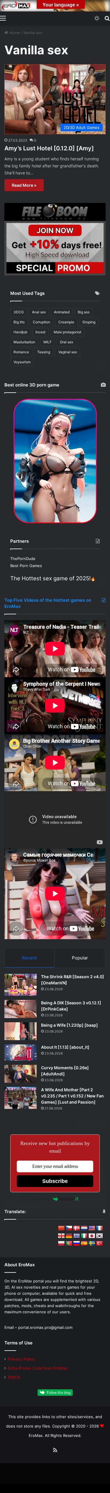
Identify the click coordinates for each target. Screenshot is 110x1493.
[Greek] (76, 1236)
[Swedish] (91, 1244)
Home (14, 32)
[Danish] (76, 1228)
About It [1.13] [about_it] (65, 1047)
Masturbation (24, 342)
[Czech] (68, 1228)
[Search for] (107, 18)
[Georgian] (61, 1236)
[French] (99, 1228)
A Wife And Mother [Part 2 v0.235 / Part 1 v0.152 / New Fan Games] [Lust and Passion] (72, 1095)
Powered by (41, 1199)
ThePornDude (22, 558)
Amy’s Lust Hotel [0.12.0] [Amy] (49, 148)
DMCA (14, 1377)
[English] (91, 1228)
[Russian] (76, 1244)
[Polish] (61, 1244)
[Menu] (3, 18)
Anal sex (39, 312)
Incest (40, 332)
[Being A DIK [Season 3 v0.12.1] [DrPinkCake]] (20, 1009)
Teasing (43, 352)
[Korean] (99, 1236)
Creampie (66, 322)
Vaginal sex (67, 352)
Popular (80, 958)
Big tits (19, 322)
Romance (21, 352)
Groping (88, 322)
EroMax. (36, 1435)
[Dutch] (84, 1228)
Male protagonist (67, 332)
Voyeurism (22, 362)
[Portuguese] (68, 1244)
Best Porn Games (26, 565)
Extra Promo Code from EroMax (37, 1368)
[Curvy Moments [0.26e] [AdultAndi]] (20, 1074)
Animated (62, 312)
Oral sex (66, 342)
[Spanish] (84, 1244)
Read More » (24, 185)
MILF (47, 342)
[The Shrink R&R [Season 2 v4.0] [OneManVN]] (20, 985)
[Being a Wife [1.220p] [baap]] (20, 1031)
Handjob (20, 332)
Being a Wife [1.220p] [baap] (69, 1025)
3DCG (18, 312)
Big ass (83, 312)
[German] (68, 1236)
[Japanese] (91, 1236)
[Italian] (84, 1236)
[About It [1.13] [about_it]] (20, 1052)
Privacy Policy (21, 1359)
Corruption (41, 322)
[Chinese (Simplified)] (61, 1228)
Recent (29, 958)
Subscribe (55, 1181)
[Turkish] (99, 1244)
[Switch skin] (97, 18)
